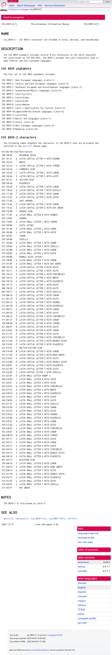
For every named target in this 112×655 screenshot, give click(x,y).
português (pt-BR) (87, 618)
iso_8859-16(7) (57, 518)
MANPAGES (13, 1)
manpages (24, 9)
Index (12, 5)
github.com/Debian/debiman (37, 650)
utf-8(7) (72, 518)
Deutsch (82, 583)
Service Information (55, 5)
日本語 (81, 609)
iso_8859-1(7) (38, 518)
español (82, 591)
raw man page (85, 542)
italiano (82, 605)
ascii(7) (27, 146)
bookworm (14, 9)
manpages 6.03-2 (55, 635)
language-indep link (88, 533)
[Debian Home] (3, 6)
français (82, 596)
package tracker (86, 537)
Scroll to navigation (14, 17)
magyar (82, 600)
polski (81, 614)
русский (82, 622)
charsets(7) (22, 518)
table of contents (88, 549)
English (82, 587)
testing (81, 566)
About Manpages (26, 5)
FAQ (40, 5)
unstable (82, 571)
